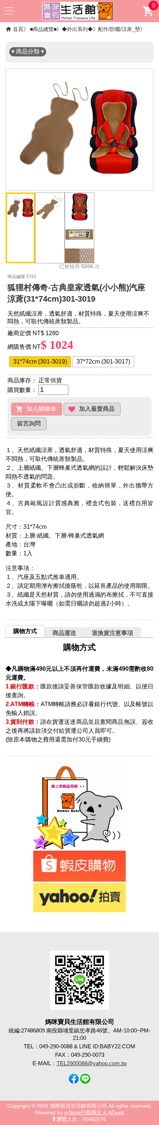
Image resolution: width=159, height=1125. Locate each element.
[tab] (25, 631)
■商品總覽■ (43, 29)
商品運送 (64, 633)
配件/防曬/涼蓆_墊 (119, 29)
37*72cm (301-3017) (103, 361)
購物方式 (25, 631)
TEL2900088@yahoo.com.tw (92, 1063)
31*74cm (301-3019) (40, 361)
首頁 (18, 29)
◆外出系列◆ (77, 29)
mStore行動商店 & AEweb (94, 1112)
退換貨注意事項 (112, 633)
